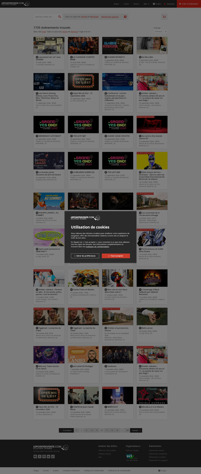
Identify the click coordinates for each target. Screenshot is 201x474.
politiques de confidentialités (97, 246)
